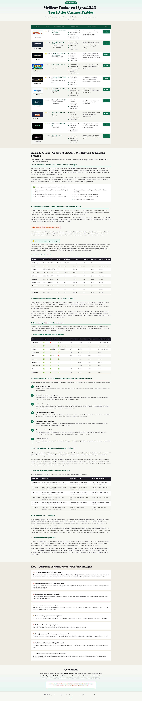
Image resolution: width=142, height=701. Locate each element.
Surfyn (71, 697)
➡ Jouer (106, 31)
